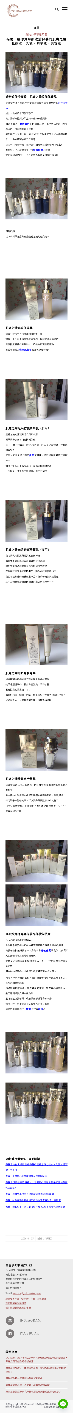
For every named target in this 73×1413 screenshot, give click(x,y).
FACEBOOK (29, 1333)
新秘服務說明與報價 (15, 1303)
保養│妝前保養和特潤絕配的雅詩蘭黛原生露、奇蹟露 (33, 1200)
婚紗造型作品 (28, 1298)
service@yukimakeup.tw (27, 1293)
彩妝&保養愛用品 (36, 34)
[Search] (55, 7)
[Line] (63, 1404)
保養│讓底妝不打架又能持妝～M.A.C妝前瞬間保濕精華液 (35, 1206)
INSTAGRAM (30, 1320)
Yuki (49, 1238)
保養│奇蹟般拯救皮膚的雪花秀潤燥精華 (26, 1176)
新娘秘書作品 (12, 1298)
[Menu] (63, 7)
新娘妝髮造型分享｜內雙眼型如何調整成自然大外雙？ (33, 1391)
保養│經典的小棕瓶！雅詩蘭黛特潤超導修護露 (29, 1194)
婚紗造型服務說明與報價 (18, 1307)
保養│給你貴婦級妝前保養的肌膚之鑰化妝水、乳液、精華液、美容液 (36, 41)
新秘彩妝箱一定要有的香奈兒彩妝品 (23, 1378)
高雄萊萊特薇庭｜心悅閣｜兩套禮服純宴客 (27, 1385)
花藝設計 (41, 1298)
